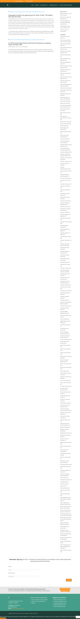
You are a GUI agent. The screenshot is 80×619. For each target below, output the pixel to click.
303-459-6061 (29, 1)
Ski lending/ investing (65, 464)
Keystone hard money (65, 420)
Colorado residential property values (33, 25)
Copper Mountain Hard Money (18, 26)
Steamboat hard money (65, 466)
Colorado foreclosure (65, 184)
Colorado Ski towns (64, 290)
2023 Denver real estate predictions (28, 20)
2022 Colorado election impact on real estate (42, 18)
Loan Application (19, 1)
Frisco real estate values (65, 382)
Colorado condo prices (65, 161)
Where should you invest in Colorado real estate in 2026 (65, 519)
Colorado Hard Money (65, 189)
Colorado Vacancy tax (65, 305)
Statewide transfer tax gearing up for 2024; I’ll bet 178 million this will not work (30, 16)
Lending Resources (53, 5)
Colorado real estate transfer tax (46, 23)
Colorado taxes (63, 300)
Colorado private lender (65, 218)
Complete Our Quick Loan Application (65, 589)
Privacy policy (2, 618)
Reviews (33, 603)
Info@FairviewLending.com (17, 608)
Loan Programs (43, 5)
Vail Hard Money (64, 488)
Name (9, 566)
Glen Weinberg (12, 18)
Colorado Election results (20, 23)
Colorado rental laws (64, 268)
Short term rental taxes (65, 457)
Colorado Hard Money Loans (60, 601)
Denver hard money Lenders (48, 26)
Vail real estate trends (65, 490)
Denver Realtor (63, 371)
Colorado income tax (64, 200)
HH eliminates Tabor (64, 403)
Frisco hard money (64, 380)
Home (32, 5)
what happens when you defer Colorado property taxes (65, 499)
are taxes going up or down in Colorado (43, 20)
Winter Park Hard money (65, 550)
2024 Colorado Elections (65, 54)
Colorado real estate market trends (32, 23)
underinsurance (63, 484)
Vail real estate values (65, 493)
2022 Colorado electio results (27, 18)
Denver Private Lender (65, 345)
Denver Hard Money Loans (60, 599)
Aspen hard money (64, 101)
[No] (6, 618)
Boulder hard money (64, 121)
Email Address (11, 573)
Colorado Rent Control (65, 264)
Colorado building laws (65, 152)
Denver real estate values (23, 28)
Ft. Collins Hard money (65, 386)
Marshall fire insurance (65, 433)
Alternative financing (64, 88)
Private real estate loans (65, 446)
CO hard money (63, 139)
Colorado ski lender (64, 285)
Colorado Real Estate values (13, 25)
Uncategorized (25, 46)
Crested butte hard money (30, 26)
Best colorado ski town (65, 112)
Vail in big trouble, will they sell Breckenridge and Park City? (65, 22)
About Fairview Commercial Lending (39, 599)
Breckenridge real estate (42, 22)
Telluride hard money (65, 479)
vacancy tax (62, 486)
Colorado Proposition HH (65, 240)
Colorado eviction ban (65, 178)
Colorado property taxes (65, 236)
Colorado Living (63, 212)
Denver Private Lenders (12, 28)
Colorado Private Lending (65, 221)
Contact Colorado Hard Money (66, 5)
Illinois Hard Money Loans (59, 606)
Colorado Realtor (23, 25)
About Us (37, 5)
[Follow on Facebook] (67, 1)
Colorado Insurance (64, 206)
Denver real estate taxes (65, 363)
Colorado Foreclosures (65, 186)
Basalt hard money (64, 103)
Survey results (63, 477)
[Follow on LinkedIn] (69, 1)
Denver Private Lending (65, 352)
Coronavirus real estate (65, 324)
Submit (69, 580)
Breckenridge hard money (32, 22)
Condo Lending (63, 319)
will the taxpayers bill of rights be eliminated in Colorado (65, 546)
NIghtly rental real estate (65, 442)
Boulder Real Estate (17, 22)
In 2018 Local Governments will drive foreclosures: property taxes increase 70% (29, 44)
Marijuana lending (64, 427)
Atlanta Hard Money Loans (60, 604)
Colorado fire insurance (65, 180)
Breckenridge (24, 22)
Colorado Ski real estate (45, 25)
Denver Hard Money (39, 26)
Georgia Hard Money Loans (60, 603)
